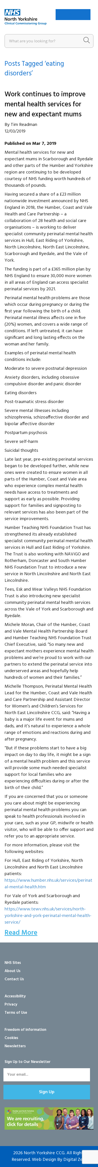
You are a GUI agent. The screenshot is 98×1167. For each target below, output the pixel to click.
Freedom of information (25, 1030)
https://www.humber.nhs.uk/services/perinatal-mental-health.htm (48, 884)
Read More (21, 932)
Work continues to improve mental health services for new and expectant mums (45, 104)
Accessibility (15, 996)
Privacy (11, 1004)
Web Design (44, 1159)
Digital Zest (74, 1159)
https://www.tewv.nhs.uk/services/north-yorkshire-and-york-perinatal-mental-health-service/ (48, 916)
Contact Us (14, 979)
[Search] (86, 41)
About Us (13, 971)
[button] (46, 1092)
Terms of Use (16, 1013)
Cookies (11, 1038)
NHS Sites (13, 963)
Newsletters (15, 1046)
